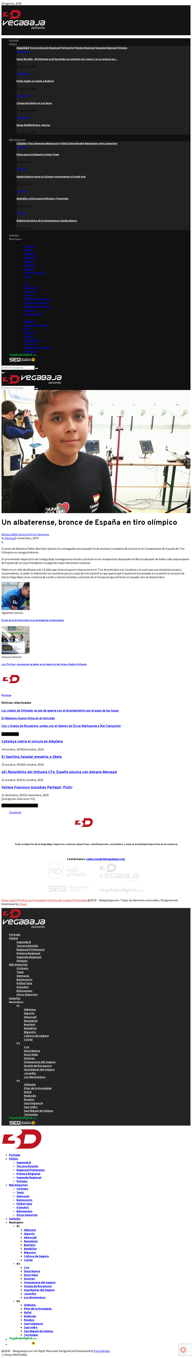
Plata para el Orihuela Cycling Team (37, 154)
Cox (26, 284)
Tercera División (27, 946)
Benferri (29, 261)
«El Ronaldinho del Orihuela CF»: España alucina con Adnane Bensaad (59, 772)
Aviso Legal (9, 900)
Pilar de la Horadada (36, 325)
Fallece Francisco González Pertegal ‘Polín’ (37, 787)
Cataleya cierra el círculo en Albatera (32, 741)
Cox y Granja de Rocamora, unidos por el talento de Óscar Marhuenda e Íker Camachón (61, 726)
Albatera (29, 246)
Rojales (28, 336)
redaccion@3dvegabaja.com (105, 859)
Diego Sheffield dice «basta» (33, 125)
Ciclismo (21, 147)
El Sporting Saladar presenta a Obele (32, 757)
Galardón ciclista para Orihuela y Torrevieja (42, 198)
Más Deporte (21, 534)
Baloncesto (24, 979)
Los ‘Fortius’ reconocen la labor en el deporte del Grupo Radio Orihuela (44, 664)
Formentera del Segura (37, 299)
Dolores (28, 295)
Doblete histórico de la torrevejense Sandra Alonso (46, 220)
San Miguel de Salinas (37, 347)
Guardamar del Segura (37, 306)
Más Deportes (17, 139)
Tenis (20, 972)
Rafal (27, 329)
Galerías (14, 235)
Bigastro (29, 269)
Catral (27, 276)
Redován (29, 332)
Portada (14, 40)
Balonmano (24, 991)
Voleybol (22, 987)
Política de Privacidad (31, 900)
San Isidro (30, 344)
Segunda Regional (28, 957)
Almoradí (29, 254)
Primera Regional (28, 953)
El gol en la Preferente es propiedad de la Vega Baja (33, 620)
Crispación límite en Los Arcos (34, 103)
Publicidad (80, 900)
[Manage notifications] (183, 1350)
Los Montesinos (33, 314)
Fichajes (22, 961)
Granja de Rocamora (36, 302)
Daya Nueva (31, 287)
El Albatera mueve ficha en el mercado (28, 718)
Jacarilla (29, 310)
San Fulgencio (32, 340)
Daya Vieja (30, 291)
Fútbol (13, 44)
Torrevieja (30, 351)
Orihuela (29, 321)
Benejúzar (30, 257)
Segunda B (22, 51)
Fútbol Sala (24, 983)
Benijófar (29, 265)
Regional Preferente (30, 949)
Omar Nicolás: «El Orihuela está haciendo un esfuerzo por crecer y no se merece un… (66, 59)
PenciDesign (102, 1351)
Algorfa (28, 250)
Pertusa (10, 538)
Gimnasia (22, 976)
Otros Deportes (39, 534)
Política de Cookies (59, 900)
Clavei (23, 904)
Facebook (15, 812)
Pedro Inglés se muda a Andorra (35, 81)
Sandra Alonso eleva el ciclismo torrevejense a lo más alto (51, 176)
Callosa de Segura (34, 272)
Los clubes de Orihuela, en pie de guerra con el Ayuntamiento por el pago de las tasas (60, 711)
